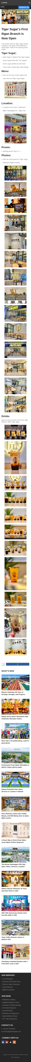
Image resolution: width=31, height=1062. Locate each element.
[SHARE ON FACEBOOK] (17, 664)
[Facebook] (3, 1042)
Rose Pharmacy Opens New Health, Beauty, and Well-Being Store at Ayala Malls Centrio (15, 816)
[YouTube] (6, 1042)
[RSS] (14, 1042)
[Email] (10, 1042)
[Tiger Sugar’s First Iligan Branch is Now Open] (15, 682)
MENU (3, 6)
